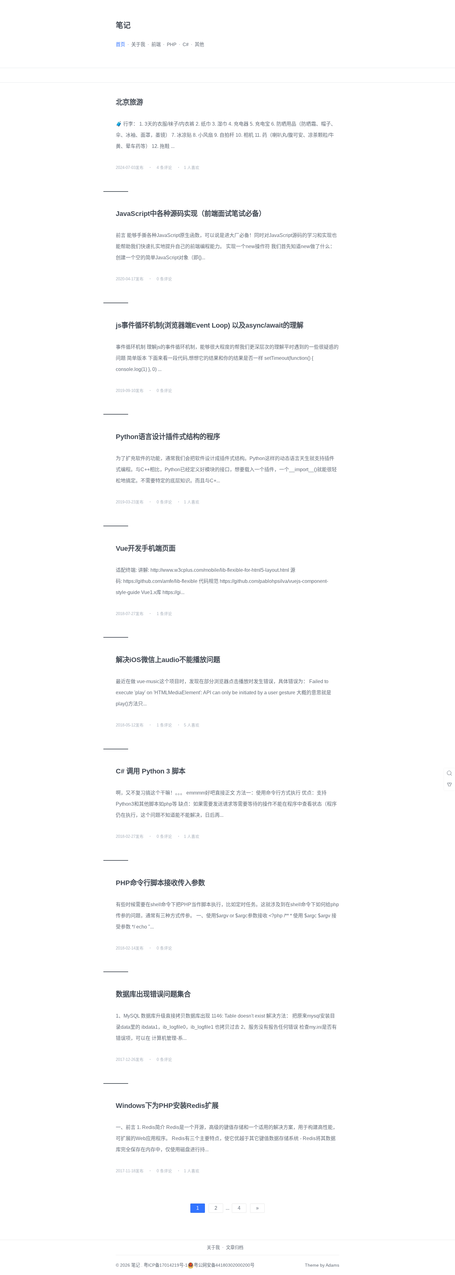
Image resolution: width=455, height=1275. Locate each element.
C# (185, 44)
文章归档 (234, 1247)
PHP (171, 44)
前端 (156, 44)
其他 (199, 44)
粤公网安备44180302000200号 (224, 1265)
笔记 (135, 1265)
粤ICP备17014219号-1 (166, 1265)
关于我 (138, 44)
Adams (332, 1265)
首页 (120, 44)
